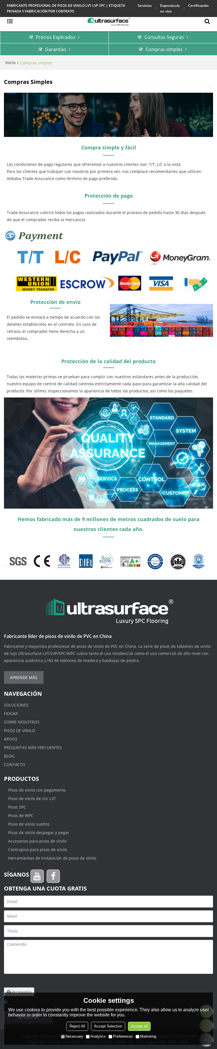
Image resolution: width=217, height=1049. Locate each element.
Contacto (14, 764)
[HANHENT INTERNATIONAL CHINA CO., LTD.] (108, 21)
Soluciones (16, 705)
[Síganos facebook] (53, 876)
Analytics (98, 1036)
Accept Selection (108, 1026)
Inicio (10, 62)
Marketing (148, 1036)
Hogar (11, 713)
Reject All (77, 1026)
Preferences (123, 1036)
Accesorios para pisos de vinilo (37, 841)
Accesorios (21, 991)
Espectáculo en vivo (170, 8)
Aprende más (23, 677)
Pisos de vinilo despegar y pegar (38, 832)
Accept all (139, 1026)
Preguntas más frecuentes (33, 747)
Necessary (74, 1036)
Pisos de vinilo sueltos (29, 824)
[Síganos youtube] (37, 876)
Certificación (198, 5)
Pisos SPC (17, 807)
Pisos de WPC (20, 815)
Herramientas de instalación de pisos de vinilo (52, 858)
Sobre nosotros (22, 722)
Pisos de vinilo (19, 730)
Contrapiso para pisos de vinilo (37, 849)
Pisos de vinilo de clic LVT (32, 798)
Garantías (55, 49)
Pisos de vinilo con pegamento (37, 790)
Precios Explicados (55, 37)
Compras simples (164, 49)
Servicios (145, 5)
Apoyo (10, 739)
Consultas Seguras (164, 37)
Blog (9, 756)
